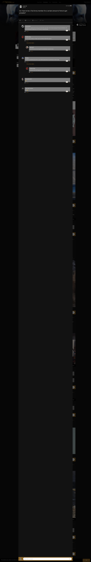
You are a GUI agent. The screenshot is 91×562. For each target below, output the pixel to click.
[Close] (71, 6)
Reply (27, 31)
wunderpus (31, 70)
